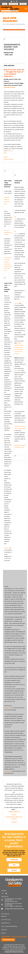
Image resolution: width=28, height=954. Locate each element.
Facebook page (8, 707)
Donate (14, 870)
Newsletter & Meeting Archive (17, 24)
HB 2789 (16, 303)
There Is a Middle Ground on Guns (8, 232)
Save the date (8, 771)
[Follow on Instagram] (6, 893)
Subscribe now (8, 939)
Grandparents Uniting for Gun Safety (13, 951)
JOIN (4, 3)
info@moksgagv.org (14, 811)
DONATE (23, 3)
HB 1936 (16, 370)
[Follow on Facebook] (2, 893)
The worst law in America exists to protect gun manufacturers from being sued (8, 264)
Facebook (14, 822)
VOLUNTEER (13, 3)
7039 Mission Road (9, 87)
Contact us (7, 548)
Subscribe (14, 859)
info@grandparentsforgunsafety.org (14, 908)
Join (14, 865)
